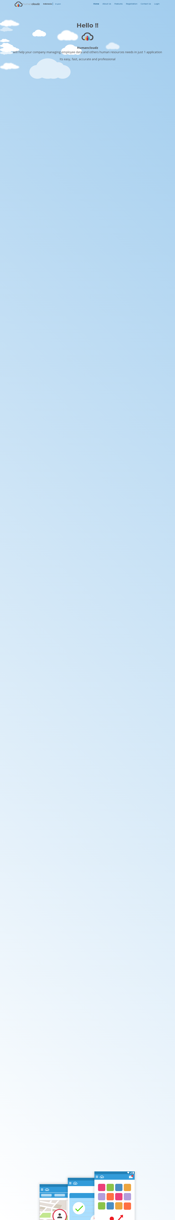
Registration (131, 4)
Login (156, 4)
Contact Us (146, 4)
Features (118, 4)
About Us (106, 4)
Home (96, 4)
